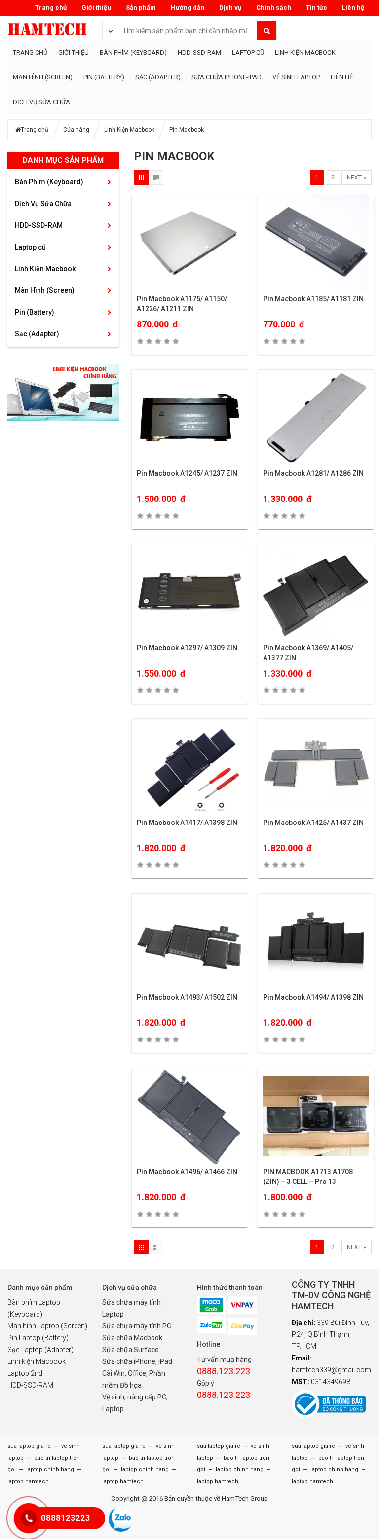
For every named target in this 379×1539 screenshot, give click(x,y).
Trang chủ (51, 7)
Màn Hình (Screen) (43, 77)
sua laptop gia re (29, 1446)
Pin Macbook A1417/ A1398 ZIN (187, 822)
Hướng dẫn (187, 7)
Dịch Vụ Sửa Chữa (41, 102)
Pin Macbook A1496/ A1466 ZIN (187, 1172)
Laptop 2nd (24, 1373)
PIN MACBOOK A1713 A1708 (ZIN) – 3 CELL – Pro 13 (308, 1176)
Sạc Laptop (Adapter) (40, 1350)
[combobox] (110, 30)
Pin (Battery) (103, 77)
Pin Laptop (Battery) (38, 1338)
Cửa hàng (76, 129)
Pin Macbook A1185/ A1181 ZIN (313, 299)
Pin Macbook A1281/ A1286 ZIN (313, 473)
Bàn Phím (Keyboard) (133, 52)
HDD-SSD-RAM (199, 52)
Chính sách (273, 7)
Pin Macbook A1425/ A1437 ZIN (313, 822)
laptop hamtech (28, 1481)
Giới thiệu (96, 7)
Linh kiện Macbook (36, 1361)
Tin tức (316, 7)
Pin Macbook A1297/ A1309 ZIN (187, 648)
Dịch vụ (230, 7)
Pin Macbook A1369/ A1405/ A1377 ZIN (308, 653)
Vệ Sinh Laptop (296, 77)
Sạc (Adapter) (158, 77)
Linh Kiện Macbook (305, 52)
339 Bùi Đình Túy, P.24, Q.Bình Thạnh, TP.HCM (330, 1334)
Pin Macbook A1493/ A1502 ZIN (187, 997)
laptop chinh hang (49, 1470)
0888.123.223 (223, 1371)
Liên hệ (353, 7)
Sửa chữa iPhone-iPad (226, 77)
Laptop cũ (248, 52)
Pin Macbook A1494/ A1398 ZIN (313, 997)
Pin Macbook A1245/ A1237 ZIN (187, 473)
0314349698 (321, 1382)
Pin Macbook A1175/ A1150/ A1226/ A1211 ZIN (182, 304)
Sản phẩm (141, 7)
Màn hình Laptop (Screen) (47, 1326)
